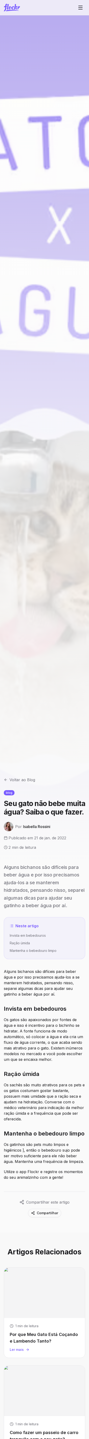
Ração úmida (20, 943)
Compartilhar (47, 1213)
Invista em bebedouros (28, 935)
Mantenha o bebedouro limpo (33, 951)
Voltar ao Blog (22, 779)
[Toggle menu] (80, 7)
